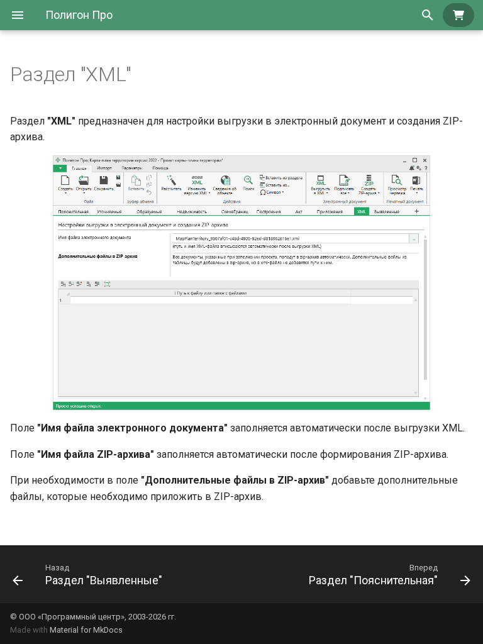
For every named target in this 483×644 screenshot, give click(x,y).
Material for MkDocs (86, 630)
